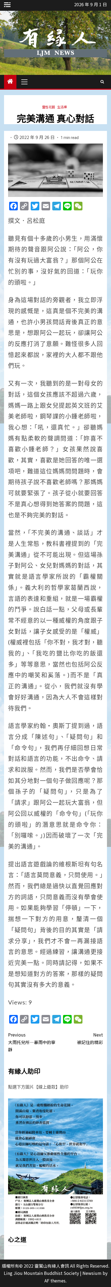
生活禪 (62, 107)
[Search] (102, 81)
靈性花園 (48, 107)
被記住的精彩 (90, 1038)
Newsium (92, 1273)
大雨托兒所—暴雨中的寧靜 (32, 1041)
